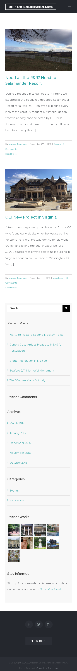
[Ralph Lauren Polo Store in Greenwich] (13, 542)
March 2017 (16, 423)
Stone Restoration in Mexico (28, 360)
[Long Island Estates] (13, 530)
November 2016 (20, 452)
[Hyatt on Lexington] (39, 530)
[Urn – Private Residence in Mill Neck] (39, 542)
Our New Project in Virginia (31, 217)
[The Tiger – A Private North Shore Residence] (53, 542)
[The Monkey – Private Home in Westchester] (26, 542)
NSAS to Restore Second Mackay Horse (36, 334)
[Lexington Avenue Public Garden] (53, 530)
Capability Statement (48, 668)
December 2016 (20, 443)
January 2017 (17, 433)
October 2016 (18, 462)
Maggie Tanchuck (18, 144)
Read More (10, 153)
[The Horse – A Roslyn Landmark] (13, 555)
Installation (58, 278)
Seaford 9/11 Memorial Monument (31, 370)
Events (57, 144)
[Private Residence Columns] (26, 530)
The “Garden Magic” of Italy (27, 380)
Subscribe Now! (50, 589)
